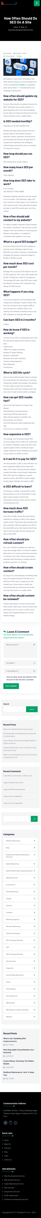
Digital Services (12, 878)
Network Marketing (13, 926)
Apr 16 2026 (9, 1045)
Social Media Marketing (14, 975)
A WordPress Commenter (12, 776)
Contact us (8, 1160)
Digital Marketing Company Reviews (19, 871)
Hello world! (28, 776)
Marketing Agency (13, 919)
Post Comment (11, 686)
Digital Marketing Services (14, 1184)
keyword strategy (18, 85)
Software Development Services (16, 1199)
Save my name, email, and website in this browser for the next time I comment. (22, 678)
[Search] (34, 819)
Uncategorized (11, 996)
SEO (7, 947)
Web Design (10, 1003)
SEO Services (9, 1188)
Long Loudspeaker (16, 803)
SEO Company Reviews (14, 954)
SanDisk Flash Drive (16, 782)
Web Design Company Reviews (17, 1010)
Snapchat (9, 968)
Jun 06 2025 (9, 1067)
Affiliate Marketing (13, 841)
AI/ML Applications (11, 1196)
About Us (7, 1144)
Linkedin (9, 912)
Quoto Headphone (15, 796)
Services (7, 1148)
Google (8, 898)
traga (5, 782)
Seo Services (11, 961)
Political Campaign (13, 933)
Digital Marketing (12, 864)
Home (16, 27)
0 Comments (10, 56)
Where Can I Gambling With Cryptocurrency (18, 729)
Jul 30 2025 (9, 1056)
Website (9, 1017)
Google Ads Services (12, 1192)
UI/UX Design (11, 989)
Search (6, 704)
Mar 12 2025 (9, 1078)
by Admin (8, 53)
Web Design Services (12, 1180)
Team (6, 1156)
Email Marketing (12, 892)
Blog (22, 27)
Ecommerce (10, 885)
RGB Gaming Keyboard (17, 789)
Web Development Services (14, 1176)
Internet (9, 905)
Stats (8, 982)
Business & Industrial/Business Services (17, 856)
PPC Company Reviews (14, 940)
